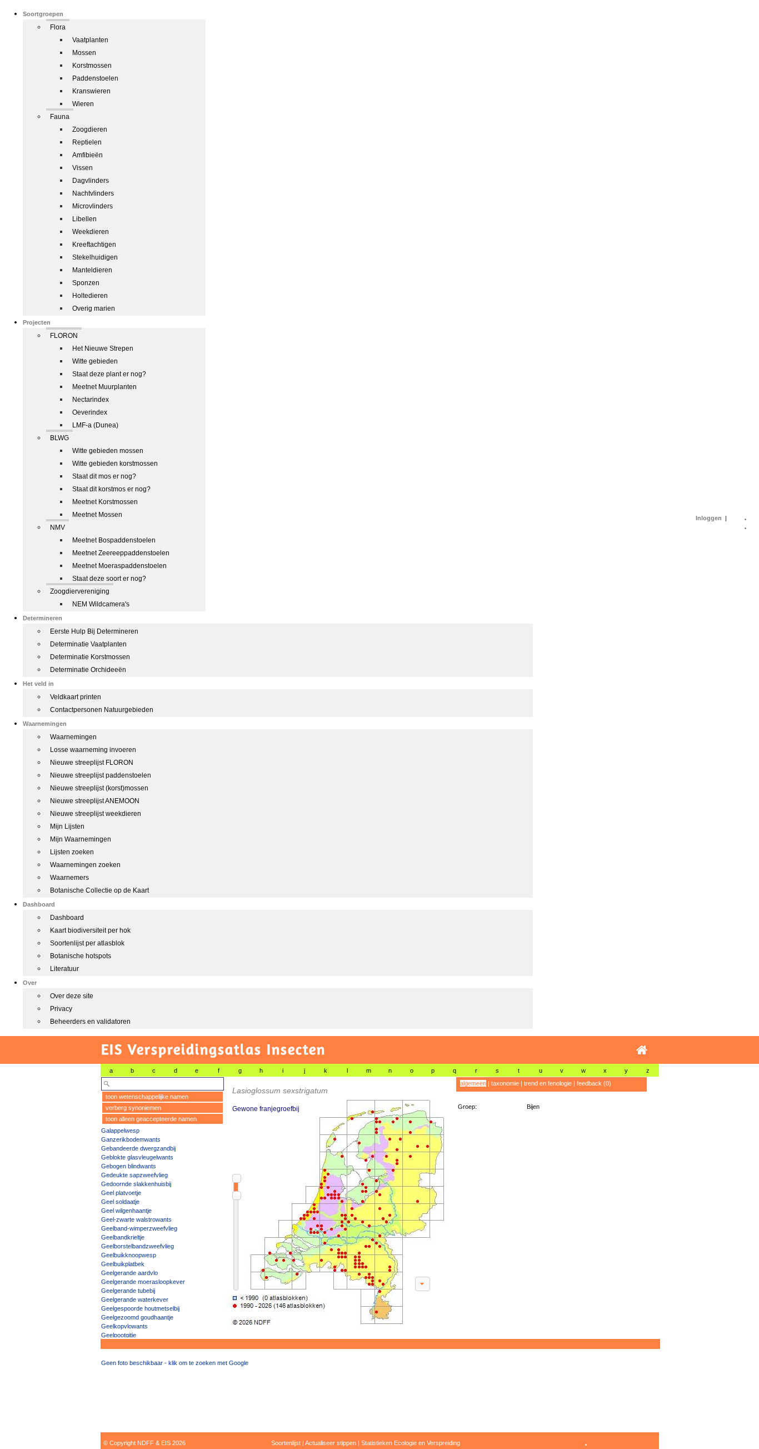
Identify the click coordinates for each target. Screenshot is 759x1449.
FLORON (64, 336)
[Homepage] (641, 1050)
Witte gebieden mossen (107, 451)
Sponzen (85, 283)
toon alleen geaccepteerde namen (151, 1119)
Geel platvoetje (121, 1192)
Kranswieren (91, 91)
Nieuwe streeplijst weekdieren (95, 814)
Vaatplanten (90, 40)
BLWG (59, 438)
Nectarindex (90, 400)
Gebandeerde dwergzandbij (138, 1148)
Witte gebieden (95, 361)
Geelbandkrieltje (122, 1237)
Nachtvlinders (93, 193)
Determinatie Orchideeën (88, 670)
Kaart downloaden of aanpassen (422, 1284)
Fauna (59, 117)
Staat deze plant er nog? (109, 374)
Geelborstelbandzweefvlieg (137, 1246)
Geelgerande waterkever (134, 1299)
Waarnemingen (73, 737)
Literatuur (64, 969)
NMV (57, 527)
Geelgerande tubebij (128, 1290)
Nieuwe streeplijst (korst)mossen (99, 788)
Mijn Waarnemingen (80, 839)
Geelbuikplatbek (122, 1264)
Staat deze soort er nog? (109, 578)
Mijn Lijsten (67, 826)
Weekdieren (90, 232)
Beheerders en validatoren (90, 1021)
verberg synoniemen (133, 1107)
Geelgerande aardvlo (129, 1272)
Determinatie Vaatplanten (88, 644)
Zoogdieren (89, 129)
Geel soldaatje (120, 1201)
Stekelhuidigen (95, 257)
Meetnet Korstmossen (105, 502)
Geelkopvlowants (124, 1326)
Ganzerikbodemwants (131, 1139)
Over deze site (71, 996)
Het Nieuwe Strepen (102, 348)
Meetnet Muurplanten (104, 387)
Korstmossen (92, 65)
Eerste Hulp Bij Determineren (94, 631)
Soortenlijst (286, 1443)
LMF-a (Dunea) (95, 425)
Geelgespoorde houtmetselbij (140, 1308)
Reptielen (87, 142)
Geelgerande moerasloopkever (143, 1281)
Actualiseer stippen (330, 1443)
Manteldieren (92, 270)
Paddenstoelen (95, 78)
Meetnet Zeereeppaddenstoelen (120, 553)
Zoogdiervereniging (79, 591)
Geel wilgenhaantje (126, 1210)
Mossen (84, 53)
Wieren (83, 104)
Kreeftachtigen (94, 244)
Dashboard (67, 918)
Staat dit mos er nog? (104, 476)
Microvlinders (92, 206)
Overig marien (93, 308)
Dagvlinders (90, 181)
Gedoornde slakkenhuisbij (136, 1184)
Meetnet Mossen (97, 515)
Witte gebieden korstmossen (115, 463)
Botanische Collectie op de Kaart (99, 890)
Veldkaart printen (75, 697)
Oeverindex (89, 412)
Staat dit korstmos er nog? (111, 489)
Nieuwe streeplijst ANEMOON (94, 801)
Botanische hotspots (80, 956)
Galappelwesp (120, 1130)
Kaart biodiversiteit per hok (90, 930)
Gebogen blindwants (128, 1166)
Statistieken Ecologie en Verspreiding (410, 1443)
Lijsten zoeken (72, 852)
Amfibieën (87, 155)
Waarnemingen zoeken (85, 865)
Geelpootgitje (118, 1335)
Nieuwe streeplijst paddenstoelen (100, 775)
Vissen (82, 168)
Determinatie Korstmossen (90, 657)
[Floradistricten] (336, 1201)
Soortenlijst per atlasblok (87, 943)
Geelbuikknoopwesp (128, 1255)
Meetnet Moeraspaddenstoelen (119, 566)
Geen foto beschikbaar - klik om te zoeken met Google (174, 1363)
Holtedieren (90, 296)
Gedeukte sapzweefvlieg (134, 1175)
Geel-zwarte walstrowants (136, 1219)
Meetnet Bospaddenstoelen (114, 540)
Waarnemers (69, 878)
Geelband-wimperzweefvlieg (139, 1228)
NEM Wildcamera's (100, 604)
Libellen (84, 219)
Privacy (61, 1009)
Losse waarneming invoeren (93, 750)
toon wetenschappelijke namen (147, 1096)
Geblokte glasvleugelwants (137, 1157)
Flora (58, 27)
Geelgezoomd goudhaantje (137, 1317)
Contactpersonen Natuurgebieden (101, 710)
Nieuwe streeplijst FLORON (91, 762)
